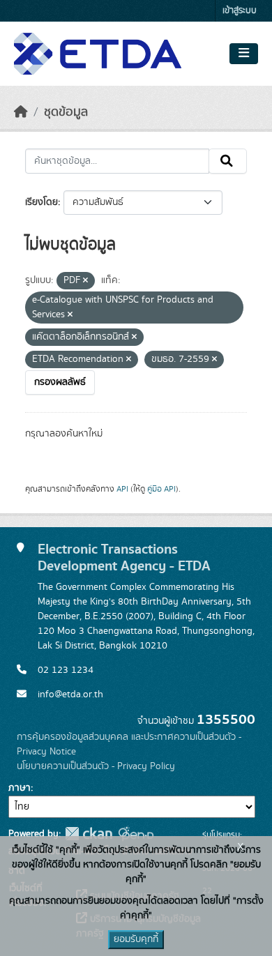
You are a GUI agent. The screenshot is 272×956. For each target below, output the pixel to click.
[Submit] (228, 161)
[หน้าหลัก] (21, 112)
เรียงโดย (41, 202)
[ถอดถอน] (85, 281)
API (122, 489)
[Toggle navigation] (243, 53)
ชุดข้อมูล (66, 112)
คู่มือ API (161, 489)
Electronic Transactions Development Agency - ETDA (124, 557)
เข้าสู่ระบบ (239, 10)
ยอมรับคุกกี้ (136, 939)
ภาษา (19, 788)
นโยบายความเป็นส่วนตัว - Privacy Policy (96, 766)
